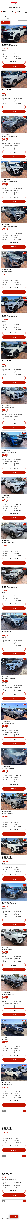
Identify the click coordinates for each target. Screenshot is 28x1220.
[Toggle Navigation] (26, 12)
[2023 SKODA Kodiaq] (14, 1163)
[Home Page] (14, 2)
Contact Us (13, 66)
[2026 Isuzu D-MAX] (14, 124)
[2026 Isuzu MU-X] (14, 169)
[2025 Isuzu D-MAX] (14, 34)
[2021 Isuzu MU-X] (14, 1072)
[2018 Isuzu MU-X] (14, 1027)
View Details (13, 62)
